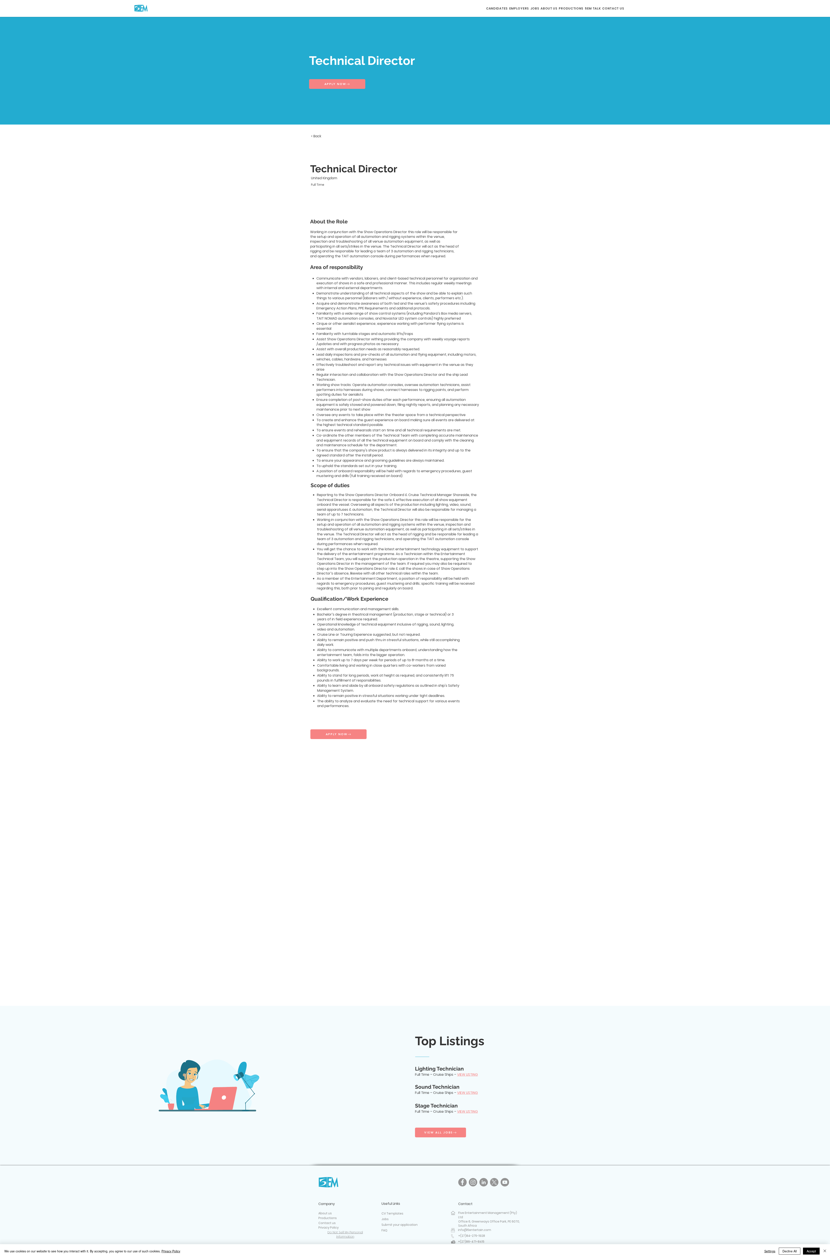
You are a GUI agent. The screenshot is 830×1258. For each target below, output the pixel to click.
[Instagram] (473, 1182)
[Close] (824, 1251)
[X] (494, 1182)
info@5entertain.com (474, 1230)
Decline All (789, 1251)
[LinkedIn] (483, 1182)
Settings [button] (769, 1251)
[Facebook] (462, 1182)
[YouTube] (505, 1182)
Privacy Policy (170, 1251)
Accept (811, 1251)
